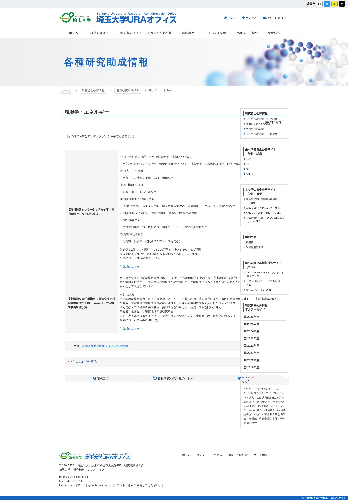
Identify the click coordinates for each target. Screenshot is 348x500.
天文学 (277, 401)
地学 (270, 401)
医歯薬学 (262, 401)
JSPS (249, 159)
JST (248, 164)
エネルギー (267, 389)
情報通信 (267, 410)
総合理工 (267, 418)
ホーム (65, 90)
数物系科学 (279, 410)
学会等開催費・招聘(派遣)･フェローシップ (264, 406)
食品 (254, 422)
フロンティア (261, 393)
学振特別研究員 (254, 247)
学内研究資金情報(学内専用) (261, 118)
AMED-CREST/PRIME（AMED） (264, 212)
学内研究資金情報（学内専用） (263, 133)
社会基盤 (275, 414)
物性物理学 (249, 414)
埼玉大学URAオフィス (136, 17)
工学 (249, 410)
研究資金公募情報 (93, 90)
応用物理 (257, 410)
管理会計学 (255, 418)
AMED (249, 174)
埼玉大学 (75, 17)
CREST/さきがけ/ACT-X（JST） (263, 207)
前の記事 (103, 378)
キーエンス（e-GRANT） (260, 289)
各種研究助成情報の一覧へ (176, 378)
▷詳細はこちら (130, 266)
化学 (254, 401)
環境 (266, 414)
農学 (249, 422)
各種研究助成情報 (128, 90)
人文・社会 (255, 397)
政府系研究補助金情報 (258, 123)
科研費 (249, 242)
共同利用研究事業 (271, 397)
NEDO (249, 169)
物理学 (260, 414)
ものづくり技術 (251, 389)
